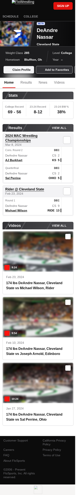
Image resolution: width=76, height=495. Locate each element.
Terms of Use (51, 455)
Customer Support (15, 440)
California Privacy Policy (54, 442)
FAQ (6, 455)
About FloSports (14, 460)
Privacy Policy (52, 449)
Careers (8, 449)
